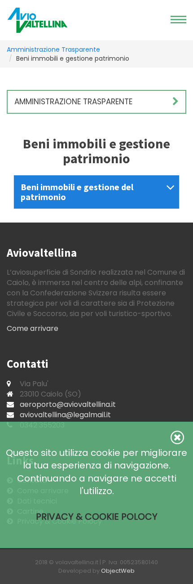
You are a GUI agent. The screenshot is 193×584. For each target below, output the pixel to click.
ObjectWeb (118, 570)
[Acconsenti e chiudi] (177, 437)
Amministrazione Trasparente (53, 49)
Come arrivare (32, 328)
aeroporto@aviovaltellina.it (68, 404)
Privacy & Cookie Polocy (97, 516)
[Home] (37, 20)
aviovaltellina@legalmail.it (65, 415)
